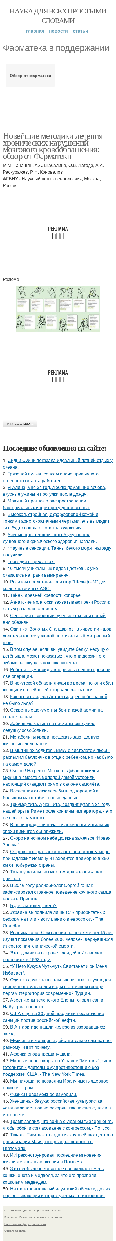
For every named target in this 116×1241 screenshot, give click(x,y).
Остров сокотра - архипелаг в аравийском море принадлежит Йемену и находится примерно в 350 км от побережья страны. (56, 858)
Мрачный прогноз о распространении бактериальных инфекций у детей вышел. (46, 504)
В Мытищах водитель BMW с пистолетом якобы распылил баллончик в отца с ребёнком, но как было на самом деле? (58, 757)
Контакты (10, 1217)
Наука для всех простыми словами (58, 15)
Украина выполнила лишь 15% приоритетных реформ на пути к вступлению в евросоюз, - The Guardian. (54, 919)
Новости (58, 31)
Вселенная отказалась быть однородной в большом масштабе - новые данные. (51, 794)
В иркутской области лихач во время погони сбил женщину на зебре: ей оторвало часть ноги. (58, 686)
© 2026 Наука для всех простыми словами (32, 1210)
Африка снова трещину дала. (41, 1053)
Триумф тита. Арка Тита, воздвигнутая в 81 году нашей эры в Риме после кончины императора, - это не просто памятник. (57, 811)
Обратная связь (15, 1231)
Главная (35, 31)
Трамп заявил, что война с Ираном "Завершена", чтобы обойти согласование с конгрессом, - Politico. (58, 1124)
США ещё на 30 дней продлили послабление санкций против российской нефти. (53, 1016)
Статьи (80, 31)
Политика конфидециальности (25, 1224)
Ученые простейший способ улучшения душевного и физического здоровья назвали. (50, 537)
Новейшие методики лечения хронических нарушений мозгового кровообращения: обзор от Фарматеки (52, 145)
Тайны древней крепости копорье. (46, 595)
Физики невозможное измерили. (43, 1094)
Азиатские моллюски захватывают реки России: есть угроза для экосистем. (56, 605)
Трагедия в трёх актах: (31, 561)
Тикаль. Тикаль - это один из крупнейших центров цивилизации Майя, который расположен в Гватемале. (58, 1141)
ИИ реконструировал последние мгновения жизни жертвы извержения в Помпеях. (52, 1158)
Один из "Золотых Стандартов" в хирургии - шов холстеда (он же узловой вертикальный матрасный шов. (57, 636)
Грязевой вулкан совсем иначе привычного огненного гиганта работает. (51, 477)
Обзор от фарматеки (30, 75)
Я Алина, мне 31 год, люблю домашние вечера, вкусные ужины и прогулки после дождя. (54, 490)
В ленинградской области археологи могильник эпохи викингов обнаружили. (56, 827)
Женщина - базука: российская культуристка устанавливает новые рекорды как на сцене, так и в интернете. (57, 1108)
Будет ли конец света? (33, 905)
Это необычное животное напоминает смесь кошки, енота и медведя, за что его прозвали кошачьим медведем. (53, 1175)
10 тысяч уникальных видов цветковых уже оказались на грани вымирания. (50, 571)
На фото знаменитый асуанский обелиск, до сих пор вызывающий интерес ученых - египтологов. (56, 1192)
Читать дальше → (20, 423)
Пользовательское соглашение (40, 1217)
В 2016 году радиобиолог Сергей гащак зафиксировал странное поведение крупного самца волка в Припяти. (57, 892)
